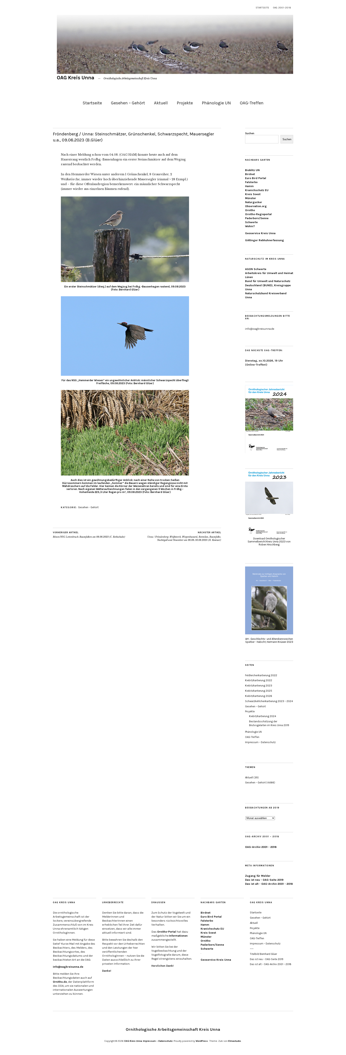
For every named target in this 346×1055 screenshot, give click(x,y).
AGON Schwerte (255, 269)
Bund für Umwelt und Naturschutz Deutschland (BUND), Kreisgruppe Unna (268, 285)
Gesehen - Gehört (88, 507)
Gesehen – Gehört (128, 103)
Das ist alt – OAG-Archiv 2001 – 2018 (270, 964)
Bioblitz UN (252, 170)
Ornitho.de (60, 981)
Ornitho (250, 210)
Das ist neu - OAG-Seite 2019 (264, 880)
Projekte (185, 103)
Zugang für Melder (258, 876)
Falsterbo (251, 182)
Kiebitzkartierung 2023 (258, 685)
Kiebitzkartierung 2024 (262, 716)
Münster (250, 198)
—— (251, 948)
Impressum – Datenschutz (260, 742)
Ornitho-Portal (166, 931)
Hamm (249, 186)
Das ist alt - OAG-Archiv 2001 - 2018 (269, 884)
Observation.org (256, 206)
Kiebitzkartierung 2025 (258, 690)
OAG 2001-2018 (282, 7)
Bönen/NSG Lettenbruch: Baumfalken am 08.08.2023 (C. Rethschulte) (89, 534)
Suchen (249, 133)
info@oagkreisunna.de (68, 966)
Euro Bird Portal (255, 178)
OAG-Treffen (252, 103)
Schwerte (251, 222)
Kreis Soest (253, 194)
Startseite (262, 7)
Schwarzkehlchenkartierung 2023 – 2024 (269, 701)
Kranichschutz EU (257, 190)
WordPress (202, 1041)
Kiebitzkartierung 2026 (258, 695)
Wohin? (250, 226)
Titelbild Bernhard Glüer (263, 953)
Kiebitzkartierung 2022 (258, 680)
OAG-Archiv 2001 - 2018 (261, 847)
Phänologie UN (216, 103)
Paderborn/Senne (257, 218)
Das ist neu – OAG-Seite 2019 (266, 959)
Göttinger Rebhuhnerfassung (264, 240)
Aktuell (161, 103)
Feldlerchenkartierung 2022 (261, 675)
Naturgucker (253, 202)
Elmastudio (234, 1041)
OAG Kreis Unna (75, 78)
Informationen (178, 935)
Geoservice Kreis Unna (260, 233)
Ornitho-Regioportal (258, 214)
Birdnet (250, 174)
